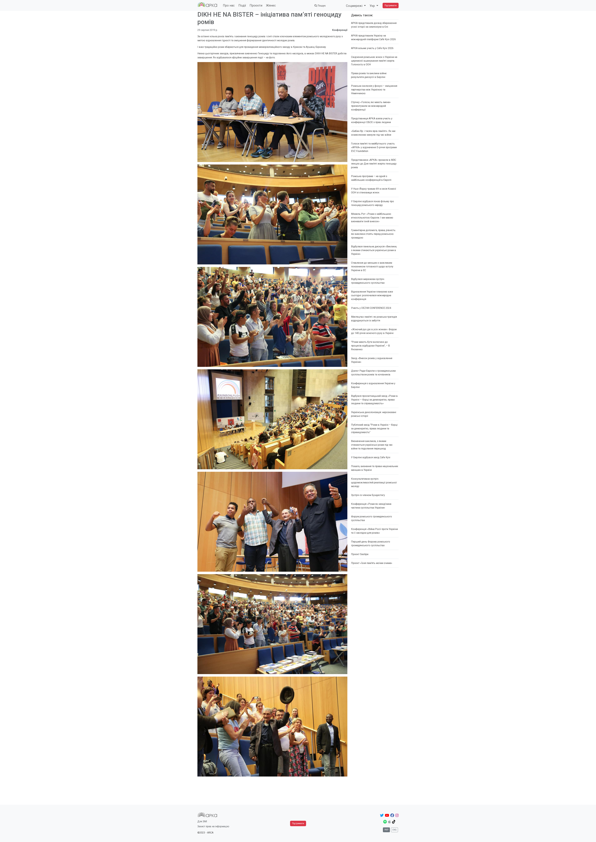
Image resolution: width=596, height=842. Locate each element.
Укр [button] (373, 6)
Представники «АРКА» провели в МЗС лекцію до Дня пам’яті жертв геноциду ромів (374, 163)
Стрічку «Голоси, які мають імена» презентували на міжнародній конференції (371, 106)
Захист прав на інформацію (213, 826)
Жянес (271, 5)
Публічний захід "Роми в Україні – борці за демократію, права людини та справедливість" (374, 428)
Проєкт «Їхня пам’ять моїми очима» (371, 563)
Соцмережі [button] (354, 6)
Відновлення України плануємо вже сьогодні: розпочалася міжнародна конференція (372, 295)
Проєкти (256, 5)
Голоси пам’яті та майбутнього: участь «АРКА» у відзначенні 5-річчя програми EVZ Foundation (374, 147)
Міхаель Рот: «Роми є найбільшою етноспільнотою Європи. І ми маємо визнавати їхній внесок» (372, 217)
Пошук (321, 5)
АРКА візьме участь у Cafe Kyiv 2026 (372, 48)
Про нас (229, 5)
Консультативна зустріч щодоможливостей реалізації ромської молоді (374, 482)
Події (242, 5)
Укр (386, 829)
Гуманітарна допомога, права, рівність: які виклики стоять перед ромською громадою (373, 234)
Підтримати (391, 5)
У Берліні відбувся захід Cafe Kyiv (370, 457)
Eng (395, 829)
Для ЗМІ (202, 821)
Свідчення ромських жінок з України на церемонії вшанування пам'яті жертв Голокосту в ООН (374, 61)
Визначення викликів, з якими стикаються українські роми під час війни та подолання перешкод (372, 445)
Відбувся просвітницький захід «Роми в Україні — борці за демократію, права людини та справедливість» (374, 399)
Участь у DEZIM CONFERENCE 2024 (371, 307)
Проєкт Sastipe (359, 554)
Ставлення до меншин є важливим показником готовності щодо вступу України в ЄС (372, 266)
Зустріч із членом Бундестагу (368, 495)
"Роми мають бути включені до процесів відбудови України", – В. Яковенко (370, 345)
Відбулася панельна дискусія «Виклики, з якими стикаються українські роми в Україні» (374, 250)
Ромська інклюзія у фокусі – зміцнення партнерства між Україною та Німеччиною (374, 89)
